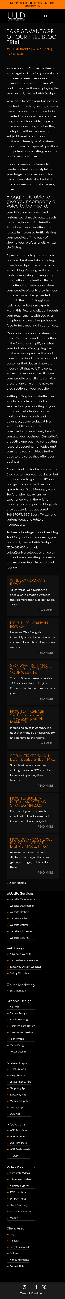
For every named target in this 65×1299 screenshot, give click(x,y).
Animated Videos (19, 1185)
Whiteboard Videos (21, 1179)
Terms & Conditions (32, 1293)
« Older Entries (16, 883)
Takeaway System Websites (25, 966)
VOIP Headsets (18, 1142)
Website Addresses (21, 931)
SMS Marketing (18, 990)
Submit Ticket (18, 1266)
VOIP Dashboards (20, 1149)
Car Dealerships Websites (25, 960)
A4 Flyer (14, 1006)
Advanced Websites (21, 954)
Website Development (22, 905)
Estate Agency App (20, 1081)
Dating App (16, 1107)
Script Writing (18, 1198)
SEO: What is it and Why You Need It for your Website (30, 669)
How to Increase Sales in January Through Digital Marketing (27, 717)
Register (14, 1240)
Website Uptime (19, 925)
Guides (14, 1253)
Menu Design (17, 1045)
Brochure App (18, 1069)
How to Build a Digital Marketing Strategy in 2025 (28, 802)
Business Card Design (22, 1026)
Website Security (19, 937)
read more (45, 610)
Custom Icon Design (21, 1032)
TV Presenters (18, 1192)
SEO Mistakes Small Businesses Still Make (32, 758)
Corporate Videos (20, 1173)
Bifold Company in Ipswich (29, 625)
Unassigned (15, 54)
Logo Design (17, 1038)
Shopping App (18, 1088)
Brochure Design (19, 1019)
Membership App (20, 1101)
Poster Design (18, 1051)
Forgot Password (19, 1247)
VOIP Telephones (19, 1130)
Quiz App (15, 1113)
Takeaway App (18, 1094)
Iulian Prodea (21, 49)
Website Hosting (19, 912)
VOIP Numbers (18, 1136)
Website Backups (20, 918)
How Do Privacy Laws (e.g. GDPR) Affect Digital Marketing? (31, 842)
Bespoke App (17, 1075)
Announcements (19, 1259)
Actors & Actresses (20, 1211)
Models (14, 1218)
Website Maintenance (22, 899)
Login (13, 1234)
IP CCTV (14, 1155)
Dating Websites (19, 973)
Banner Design (18, 1013)
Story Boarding (18, 1205)
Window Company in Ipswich (30, 582)
